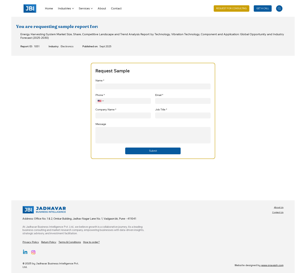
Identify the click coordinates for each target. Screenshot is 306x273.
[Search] (279, 8)
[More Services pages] (92, 8)
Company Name (105, 109)
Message (100, 124)
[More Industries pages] (73, 8)
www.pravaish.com (272, 265)
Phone (100, 95)
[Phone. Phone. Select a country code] (101, 100)
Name (99, 80)
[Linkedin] (25, 252)
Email (159, 95)
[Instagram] (33, 252)
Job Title (161, 109)
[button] (232, 8)
